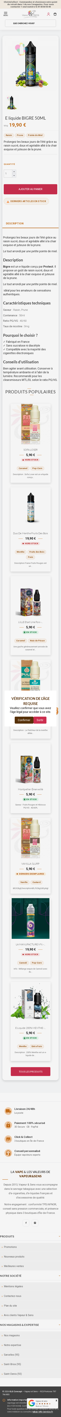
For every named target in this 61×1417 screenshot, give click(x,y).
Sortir (40, 720)
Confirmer (24, 720)
